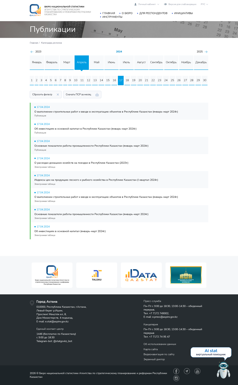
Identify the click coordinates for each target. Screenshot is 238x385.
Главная (108, 13)
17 (121, 80)
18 (127, 80)
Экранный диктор (154, 359)
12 (88, 80)
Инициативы (183, 13)
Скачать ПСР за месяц (78, 94)
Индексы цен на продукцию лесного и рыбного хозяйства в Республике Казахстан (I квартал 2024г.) (96, 180)
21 (146, 80)
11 (82, 80)
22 (153, 80)
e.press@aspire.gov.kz (164, 317)
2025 (200, 51)
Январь (37, 62)
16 (114, 80)
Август (141, 62)
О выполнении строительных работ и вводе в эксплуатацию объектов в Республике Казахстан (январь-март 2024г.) (106, 111)
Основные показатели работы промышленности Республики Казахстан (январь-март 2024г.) (91, 146)
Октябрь (171, 62)
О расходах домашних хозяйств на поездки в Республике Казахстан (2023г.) (81, 163)
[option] (52, 275)
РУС (203, 4)
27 (185, 80)
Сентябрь (156, 62)
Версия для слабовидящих (182, 4)
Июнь (111, 62)
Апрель (82, 62)
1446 (39, 334)
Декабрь (201, 62)
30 (204, 80)
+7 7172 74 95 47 (159, 336)
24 (166, 80)
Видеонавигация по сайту (159, 354)
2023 (38, 51)
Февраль (51, 62)
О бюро (127, 13)
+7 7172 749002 (158, 313)
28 (191, 80)
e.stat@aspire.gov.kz (56, 321)
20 (140, 80)
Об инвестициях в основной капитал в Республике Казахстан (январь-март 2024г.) (85, 128)
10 (75, 80)
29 (198, 80)
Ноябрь (186, 62)
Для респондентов (153, 13)
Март (66, 62)
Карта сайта (151, 349)
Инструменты (112, 17)
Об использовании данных (160, 344)
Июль (126, 62)
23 (159, 80)
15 (108, 80)
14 (101, 80)
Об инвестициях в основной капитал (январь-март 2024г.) (70, 231)
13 (95, 80)
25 (172, 80)
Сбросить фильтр (42, 94)
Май (96, 62)
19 (133, 80)
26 (179, 80)
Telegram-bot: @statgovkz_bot (54, 341)
